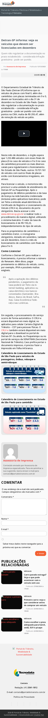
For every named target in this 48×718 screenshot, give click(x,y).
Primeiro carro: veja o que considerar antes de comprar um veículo (35, 602)
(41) (30, 687)
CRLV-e (4, 330)
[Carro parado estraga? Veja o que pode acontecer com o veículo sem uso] (11, 577)
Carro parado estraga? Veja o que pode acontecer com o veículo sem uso (35, 578)
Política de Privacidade (24, 697)
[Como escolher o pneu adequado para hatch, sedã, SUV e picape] (11, 624)
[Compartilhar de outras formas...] (42, 80)
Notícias (24, 10)
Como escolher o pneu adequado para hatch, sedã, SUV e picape (35, 625)
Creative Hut (39, 715)
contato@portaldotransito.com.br (29, 692)
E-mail (5, 529)
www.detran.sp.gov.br (12, 213)
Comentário (7, 497)
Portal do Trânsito (9, 10)
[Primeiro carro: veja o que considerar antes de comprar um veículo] (11, 602)
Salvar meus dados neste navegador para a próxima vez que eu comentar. (23, 545)
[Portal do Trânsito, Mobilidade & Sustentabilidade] (24, 656)
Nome (5, 518)
